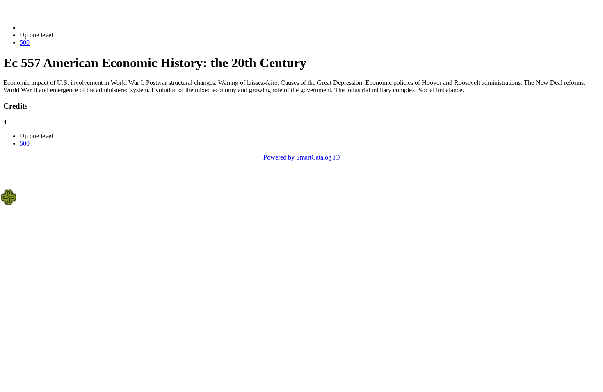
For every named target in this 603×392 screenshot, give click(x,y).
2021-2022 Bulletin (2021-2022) (62, 27)
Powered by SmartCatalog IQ (301, 157)
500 (25, 42)
